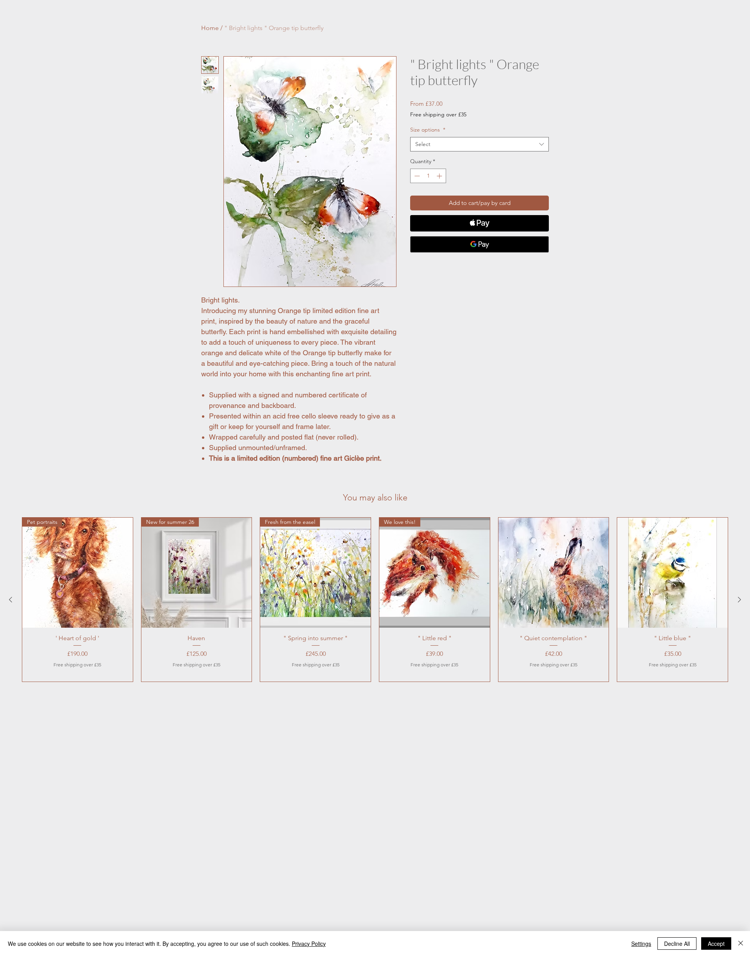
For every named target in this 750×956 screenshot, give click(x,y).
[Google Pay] (479, 244)
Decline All (677, 943)
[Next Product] (739, 599)
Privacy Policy (309, 943)
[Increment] (440, 176)
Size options (427, 129)
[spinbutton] (428, 176)
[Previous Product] (10, 599)
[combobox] (479, 144)
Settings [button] (641, 943)
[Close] (740, 943)
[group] (375, 599)
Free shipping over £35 (438, 114)
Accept (716, 943)
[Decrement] (416, 176)
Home (210, 28)
